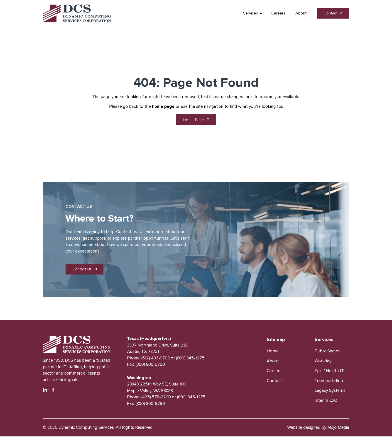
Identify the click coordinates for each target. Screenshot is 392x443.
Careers (278, 13)
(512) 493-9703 (155, 358)
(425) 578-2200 (156, 397)
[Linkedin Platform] (45, 390)
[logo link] (77, 13)
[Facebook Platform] (53, 390)
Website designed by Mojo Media (318, 427)
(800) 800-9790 (150, 364)
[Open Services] (261, 13)
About (301, 13)
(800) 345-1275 (190, 358)
